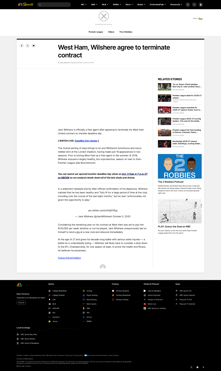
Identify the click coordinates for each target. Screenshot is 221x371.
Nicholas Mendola (178, 90)
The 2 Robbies (125, 32)
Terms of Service (114, 355)
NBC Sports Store (51, 355)
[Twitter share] (27, 45)
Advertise (19, 355)
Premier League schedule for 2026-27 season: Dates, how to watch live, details (186, 108)
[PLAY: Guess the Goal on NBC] (180, 211)
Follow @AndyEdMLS (69, 257)
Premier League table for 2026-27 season (187, 96)
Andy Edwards (65, 62)
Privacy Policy (78, 355)
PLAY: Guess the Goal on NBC (174, 226)
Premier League (96, 32)
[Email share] (33, 45)
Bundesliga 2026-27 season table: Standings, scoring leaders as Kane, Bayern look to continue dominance (187, 142)
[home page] (26, 4)
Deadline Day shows (86, 140)
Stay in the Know (23, 294)
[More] (188, 4)
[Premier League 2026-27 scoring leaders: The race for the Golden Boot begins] (164, 121)
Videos (111, 32)
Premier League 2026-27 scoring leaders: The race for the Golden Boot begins (187, 120)
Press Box (61, 355)
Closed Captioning (35, 355)
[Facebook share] (21, 45)
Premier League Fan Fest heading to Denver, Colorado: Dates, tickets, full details (187, 131)
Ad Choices (69, 355)
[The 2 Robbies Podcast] (180, 166)
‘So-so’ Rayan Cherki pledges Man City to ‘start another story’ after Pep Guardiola (186, 85)
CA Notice (104, 355)
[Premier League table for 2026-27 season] (164, 98)
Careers (26, 355)
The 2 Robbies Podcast (171, 181)
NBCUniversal (29, 359)
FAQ (43, 355)
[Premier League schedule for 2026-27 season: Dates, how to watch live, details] (164, 110)
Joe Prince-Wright (178, 100)
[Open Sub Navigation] (86, 4)
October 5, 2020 (121, 216)
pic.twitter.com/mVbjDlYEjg (102, 210)
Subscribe (21, 302)
